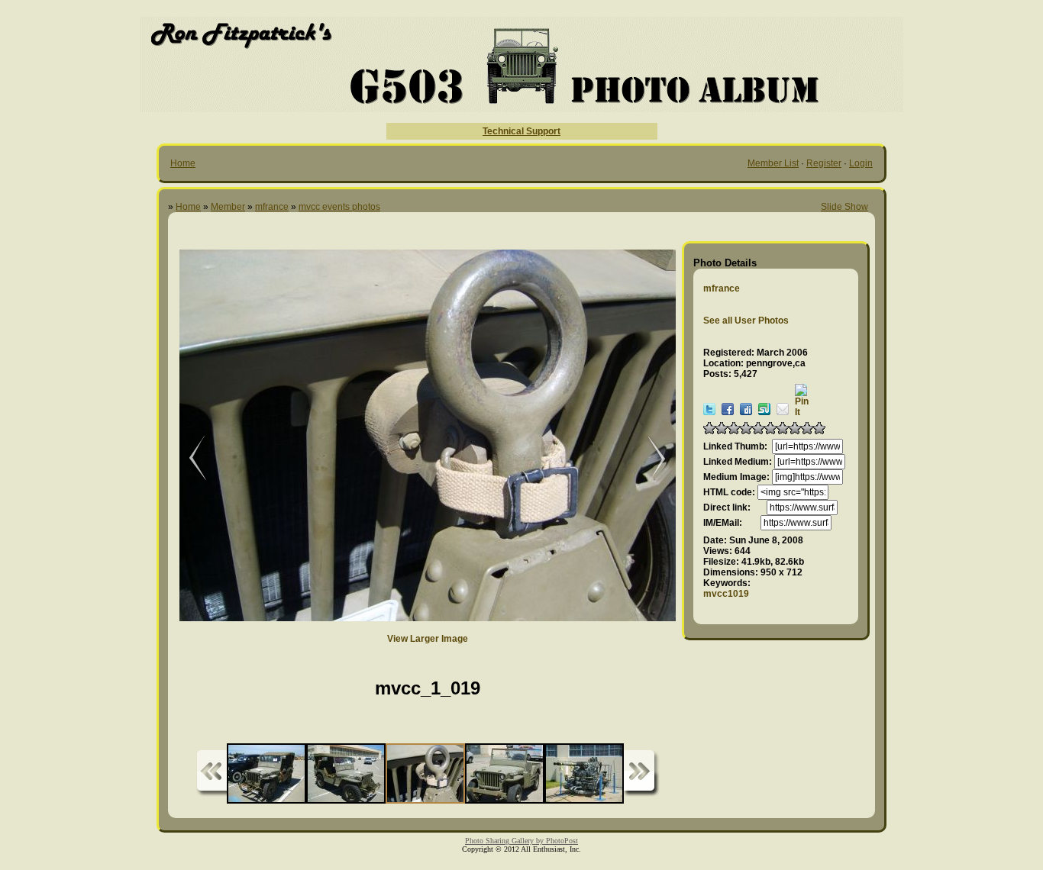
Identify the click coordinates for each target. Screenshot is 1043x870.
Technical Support (521, 131)
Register (823, 163)
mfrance (272, 206)
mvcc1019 (726, 593)
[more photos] (211, 773)
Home (182, 163)
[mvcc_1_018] (187, 459)
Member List (773, 163)
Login (861, 163)
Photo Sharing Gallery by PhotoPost (521, 840)
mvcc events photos (339, 206)
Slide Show (844, 206)
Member (228, 206)
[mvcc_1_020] (649, 459)
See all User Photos (746, 320)
